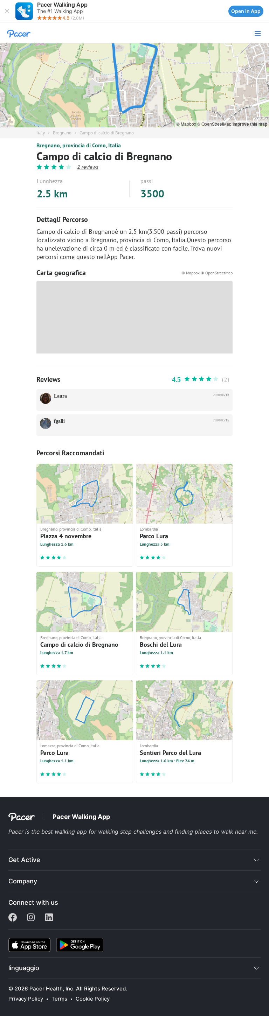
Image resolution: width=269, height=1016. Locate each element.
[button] (7, 11)
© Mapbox (187, 124)
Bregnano (62, 133)
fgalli (59, 421)
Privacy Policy (25, 999)
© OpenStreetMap (215, 124)
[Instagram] (31, 918)
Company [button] (22, 881)
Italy (40, 133)
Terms (59, 999)
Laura (60, 396)
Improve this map (250, 124)
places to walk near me (225, 831)
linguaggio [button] (23, 968)
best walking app (65, 831)
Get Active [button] (24, 859)
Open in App (246, 11)
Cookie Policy (93, 999)
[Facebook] (12, 918)
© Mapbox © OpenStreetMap (207, 272)
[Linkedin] (49, 918)
